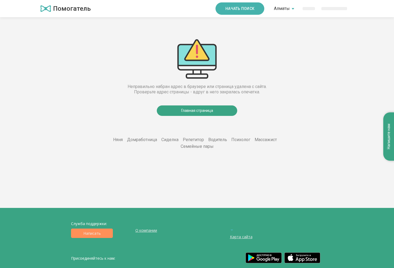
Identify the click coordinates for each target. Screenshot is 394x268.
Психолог (240, 139)
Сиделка (170, 139)
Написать (92, 233)
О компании (146, 230)
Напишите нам (388, 136)
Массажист (266, 139)
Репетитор (193, 139)
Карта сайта (241, 236)
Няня (118, 139)
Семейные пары (197, 146)
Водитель (217, 139)
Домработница (142, 139)
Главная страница (197, 110)
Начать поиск (239, 8)
